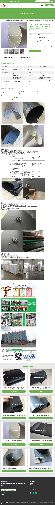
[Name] (48, 1)
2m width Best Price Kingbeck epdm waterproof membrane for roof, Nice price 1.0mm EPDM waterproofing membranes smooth (13, 388)
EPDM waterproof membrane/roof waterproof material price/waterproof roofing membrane (41, 415)
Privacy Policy (2, 503)
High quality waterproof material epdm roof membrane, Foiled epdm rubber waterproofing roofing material (41, 468)
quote (49, 5)
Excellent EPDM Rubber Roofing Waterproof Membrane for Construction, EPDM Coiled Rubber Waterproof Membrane (14, 415)
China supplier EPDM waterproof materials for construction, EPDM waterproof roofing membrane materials (14, 441)
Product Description (25, 57)
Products (8, 20)
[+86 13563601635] (33, 493)
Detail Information (8, 57)
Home (3, 20)
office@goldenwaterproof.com (9, 490)
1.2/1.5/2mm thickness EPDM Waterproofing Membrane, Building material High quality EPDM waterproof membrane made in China (13, 468)
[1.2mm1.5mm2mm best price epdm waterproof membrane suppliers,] (41, 431)
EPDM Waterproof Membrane (17, 20)
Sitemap (7, 502)
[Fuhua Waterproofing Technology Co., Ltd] (7, 5)
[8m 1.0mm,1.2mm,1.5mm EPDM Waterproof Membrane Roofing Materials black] (41, 377)
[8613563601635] (30, 493)
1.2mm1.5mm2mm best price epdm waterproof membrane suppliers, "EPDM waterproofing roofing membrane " (41, 441)
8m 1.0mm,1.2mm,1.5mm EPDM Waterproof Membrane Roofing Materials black (41, 388)
